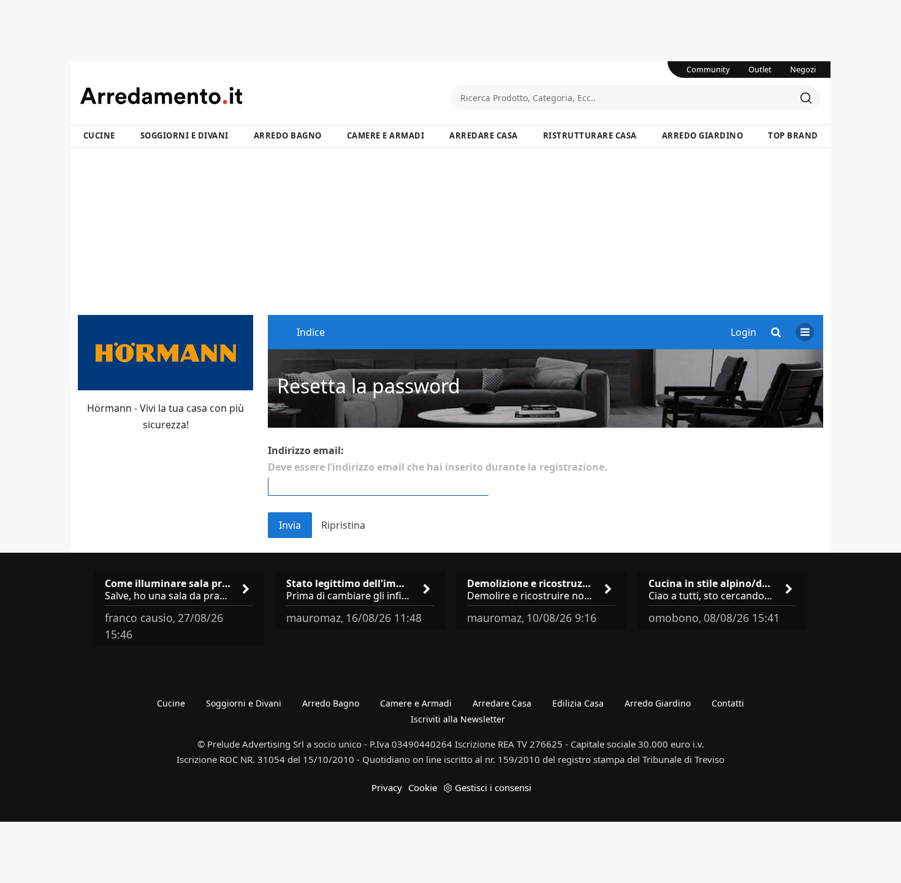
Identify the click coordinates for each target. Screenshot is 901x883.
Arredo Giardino (702, 135)
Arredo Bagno (288, 135)
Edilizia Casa (578, 703)
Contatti (728, 703)
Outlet (760, 69)
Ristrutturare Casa (590, 135)
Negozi (803, 69)
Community (708, 69)
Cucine (99, 135)
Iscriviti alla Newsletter (458, 719)
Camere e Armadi (386, 135)
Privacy (386, 787)
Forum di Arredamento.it (265, 95)
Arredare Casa (483, 135)
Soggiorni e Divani (184, 135)
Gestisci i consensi (493, 787)
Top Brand (793, 135)
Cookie (422, 787)
